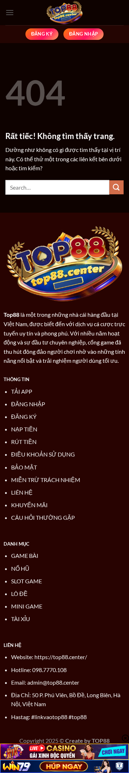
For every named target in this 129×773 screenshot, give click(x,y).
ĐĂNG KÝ (24, 416)
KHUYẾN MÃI (29, 504)
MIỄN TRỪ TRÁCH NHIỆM (45, 479)
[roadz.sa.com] (64, 12)
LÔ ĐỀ (19, 593)
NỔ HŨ (20, 568)
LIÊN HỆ (22, 492)
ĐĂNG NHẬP (28, 404)
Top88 (11, 314)
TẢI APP (21, 391)
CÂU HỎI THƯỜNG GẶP (43, 517)
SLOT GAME (26, 581)
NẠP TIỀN (24, 429)
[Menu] (9, 12)
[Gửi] (116, 187)
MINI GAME (26, 606)
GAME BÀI (24, 555)
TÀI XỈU (20, 618)
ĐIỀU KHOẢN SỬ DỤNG (43, 454)
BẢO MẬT (24, 467)
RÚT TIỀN (24, 441)
